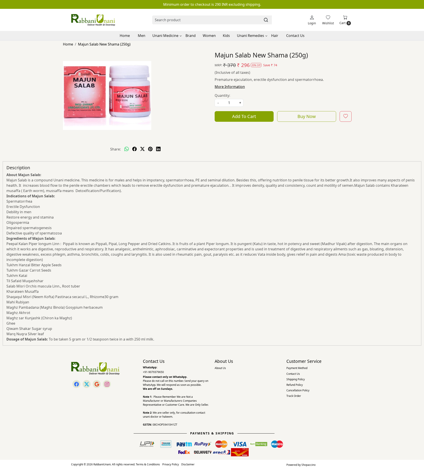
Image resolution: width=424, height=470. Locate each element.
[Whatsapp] (127, 149)
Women (209, 35)
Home (125, 35)
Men (141, 35)
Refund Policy (294, 385)
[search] (266, 19)
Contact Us (295, 35)
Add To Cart (244, 116)
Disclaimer (188, 464)
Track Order (293, 396)
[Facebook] (76, 384)
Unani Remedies (250, 35)
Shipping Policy (295, 379)
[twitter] (142, 149)
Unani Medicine (165, 35)
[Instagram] (106, 384)
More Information (230, 86)
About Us (220, 368)
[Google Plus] (96, 384)
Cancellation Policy (297, 390)
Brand (191, 35)
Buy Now (306, 116)
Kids (226, 35)
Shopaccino (308, 465)
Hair (274, 35)
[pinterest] (150, 149)
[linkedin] (158, 149)
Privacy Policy (170, 464)
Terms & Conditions (148, 464)
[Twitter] (86, 384)
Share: (115, 149)
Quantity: (222, 95)
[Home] (93, 20)
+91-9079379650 (153, 372)
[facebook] (134, 149)
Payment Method (296, 368)
